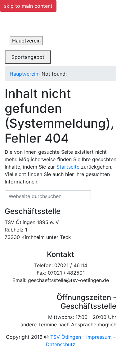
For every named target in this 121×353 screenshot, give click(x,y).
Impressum (99, 337)
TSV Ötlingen (65, 337)
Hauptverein (24, 74)
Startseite (67, 167)
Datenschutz (60, 344)
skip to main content (28, 6)
